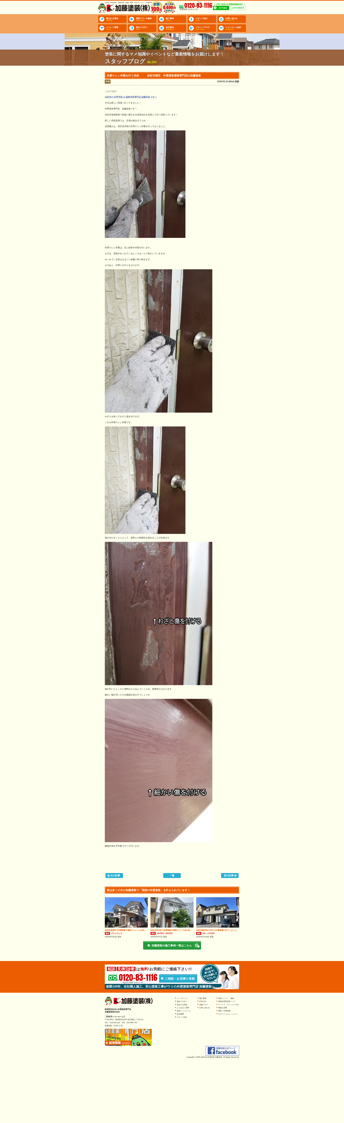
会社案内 (170, 28)
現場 (107, 81)
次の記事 (115, 875)
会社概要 (180, 1014)
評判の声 (202, 1001)
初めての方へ (142, 28)
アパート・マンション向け (228, 1005)
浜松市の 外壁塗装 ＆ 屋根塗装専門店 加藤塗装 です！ (131, 97)
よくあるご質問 (183, 1008)
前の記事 (229, 875)
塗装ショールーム (184, 1011)
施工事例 (170, 19)
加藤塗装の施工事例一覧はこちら (172, 945)
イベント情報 (112, 28)
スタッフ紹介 (202, 19)
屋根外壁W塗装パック (227, 1001)
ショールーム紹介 (233, 28)
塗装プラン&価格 (144, 19)
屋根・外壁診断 (224, 1011)
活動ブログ (203, 1005)
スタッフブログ (203, 28)
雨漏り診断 (222, 1008)
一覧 (172, 875)
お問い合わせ (231, 19)
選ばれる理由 (112, 19)
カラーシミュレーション (227, 1014)
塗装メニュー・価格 (226, 998)
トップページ (182, 998)
